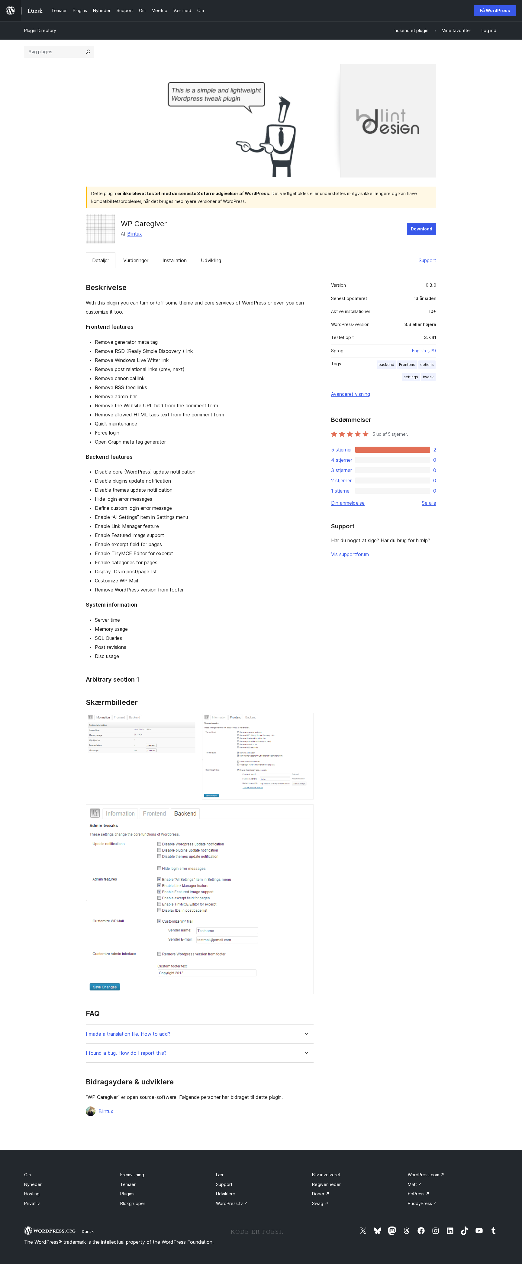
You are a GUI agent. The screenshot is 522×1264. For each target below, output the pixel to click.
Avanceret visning (350, 394)
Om (27, 1174)
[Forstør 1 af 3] (189, 721)
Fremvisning (132, 1174)
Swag (320, 1203)
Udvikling (211, 260)
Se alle (429, 503)
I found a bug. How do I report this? (126, 1053)
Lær (220, 1174)
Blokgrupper (132, 1203)
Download (421, 228)
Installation (175, 260)
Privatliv (32, 1203)
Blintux (134, 234)
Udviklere (225, 1193)
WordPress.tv (232, 1203)
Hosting (32, 1193)
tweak (428, 377)
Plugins (127, 1193)
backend (386, 364)
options (427, 364)
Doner (321, 1193)
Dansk (88, 1231)
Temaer (128, 1184)
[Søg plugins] (88, 52)
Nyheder (33, 1184)
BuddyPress (422, 1203)
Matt (415, 1184)
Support (427, 260)
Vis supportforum (350, 554)
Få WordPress (495, 10)
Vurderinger (135, 260)
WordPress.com (426, 1174)
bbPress (419, 1193)
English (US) (424, 350)
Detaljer (100, 260)
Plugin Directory (40, 30)
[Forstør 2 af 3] (305, 721)
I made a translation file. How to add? (128, 1034)
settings (411, 377)
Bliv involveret (326, 1174)
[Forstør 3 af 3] (305, 813)
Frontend (407, 364)
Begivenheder (326, 1184)
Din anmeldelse (348, 503)
